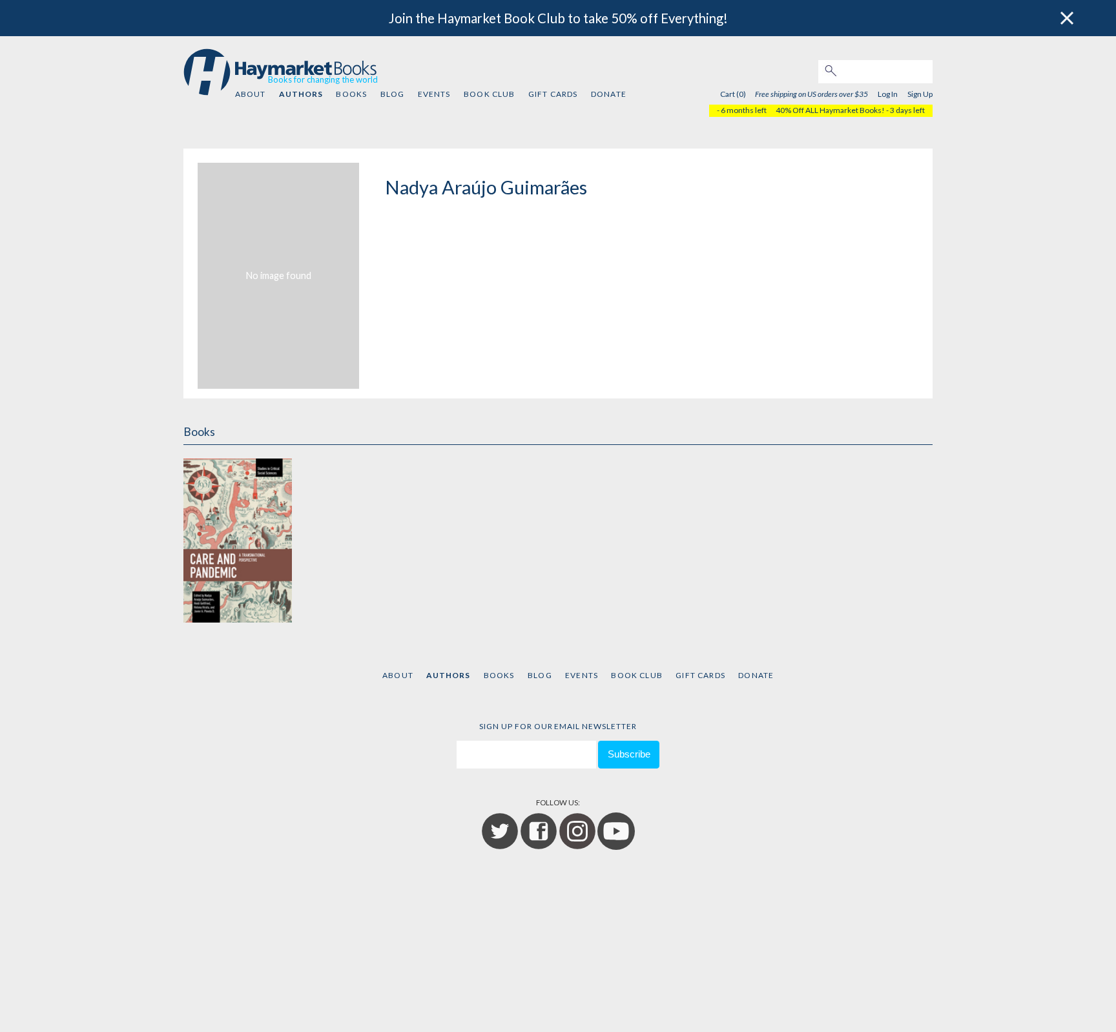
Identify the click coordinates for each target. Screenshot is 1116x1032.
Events (434, 94)
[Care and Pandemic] (237, 538)
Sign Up (920, 94)
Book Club (489, 94)
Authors (301, 94)
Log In (888, 94)
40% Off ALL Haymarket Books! (830, 110)
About (250, 94)
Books (351, 94)
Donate (608, 94)
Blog (392, 94)
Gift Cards (553, 94)
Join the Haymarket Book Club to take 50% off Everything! (558, 18)
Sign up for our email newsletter (558, 726)
